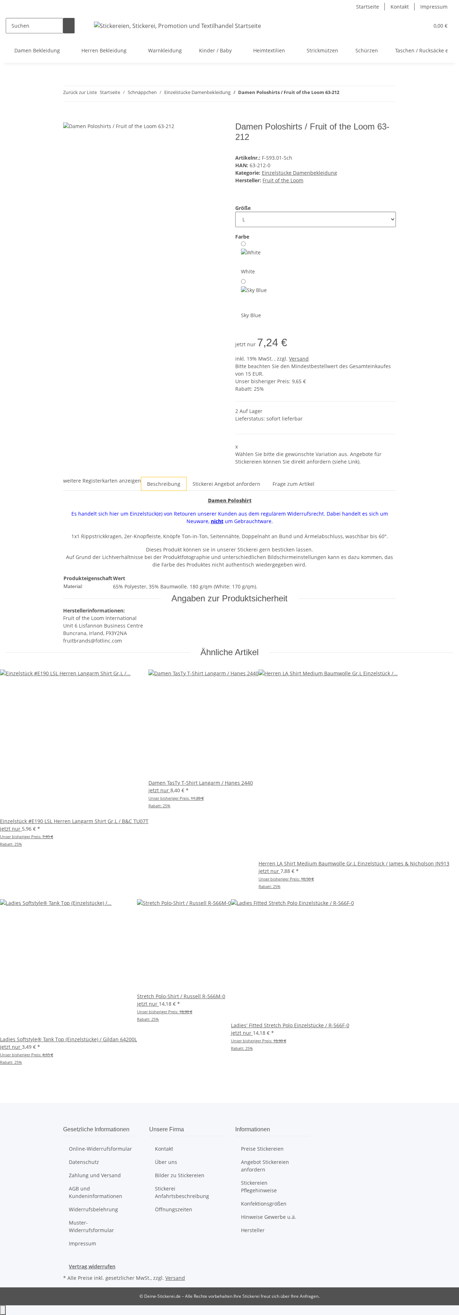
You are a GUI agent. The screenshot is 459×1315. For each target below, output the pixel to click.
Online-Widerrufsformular (100, 1148)
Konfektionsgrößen (264, 1203)
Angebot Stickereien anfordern (265, 1166)
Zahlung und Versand (95, 1175)
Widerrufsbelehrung (93, 1209)
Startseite (367, 6)
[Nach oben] (3, 1310)
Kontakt (400, 6)
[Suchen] (69, 25)
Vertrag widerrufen (92, 1266)
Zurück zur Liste (80, 92)
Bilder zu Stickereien (179, 1175)
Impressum (434, 6)
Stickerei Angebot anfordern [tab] (226, 483)
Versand (299, 358)
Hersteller (253, 1230)
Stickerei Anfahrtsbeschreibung (182, 1192)
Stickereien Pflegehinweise (259, 1186)
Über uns (166, 1162)
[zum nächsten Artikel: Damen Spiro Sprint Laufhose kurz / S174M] (358, 94)
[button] (420, 25)
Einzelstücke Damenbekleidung (299, 172)
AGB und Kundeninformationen (95, 1192)
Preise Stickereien (262, 1148)
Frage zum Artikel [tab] (293, 483)
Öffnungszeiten (173, 1209)
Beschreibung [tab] (163, 483)
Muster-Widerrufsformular (91, 1226)
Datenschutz (84, 1162)
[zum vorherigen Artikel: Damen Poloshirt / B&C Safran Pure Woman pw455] (345, 94)
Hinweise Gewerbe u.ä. (268, 1216)
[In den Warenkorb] (69, 118)
